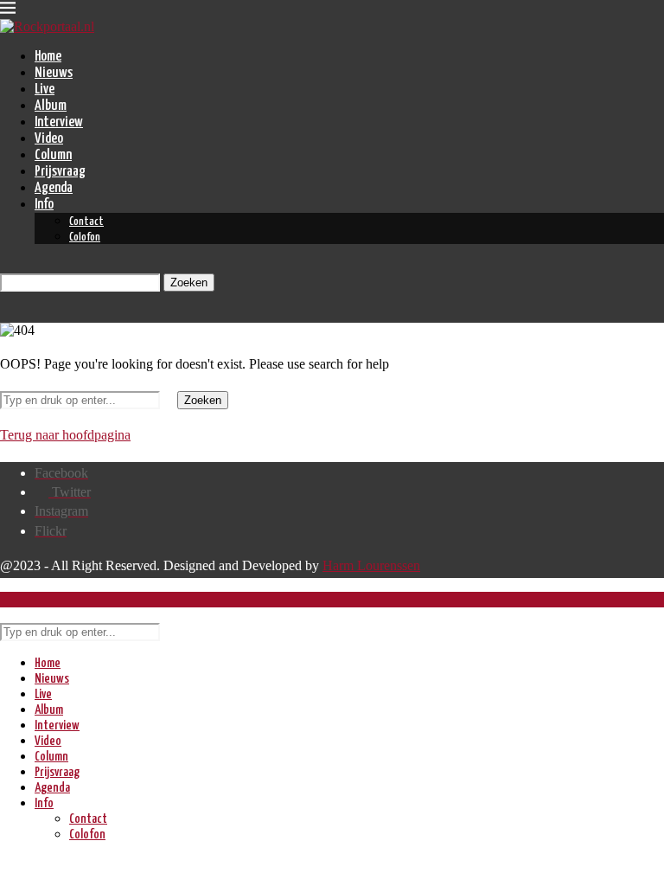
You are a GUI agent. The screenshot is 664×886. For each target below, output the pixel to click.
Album (51, 106)
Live (44, 89)
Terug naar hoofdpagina (65, 434)
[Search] (5, 266)
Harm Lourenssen (371, 565)
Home (48, 56)
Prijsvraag (60, 171)
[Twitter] (5, 314)
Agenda (54, 188)
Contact (86, 222)
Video (49, 139)
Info (44, 204)
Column (53, 155)
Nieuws (54, 73)
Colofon (84, 237)
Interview (59, 122)
